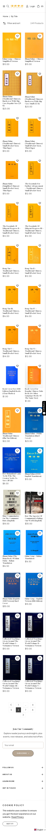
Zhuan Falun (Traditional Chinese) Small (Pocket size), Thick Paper (34, 144)
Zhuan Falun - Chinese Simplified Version (34, 60)
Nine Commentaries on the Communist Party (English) (11, 518)
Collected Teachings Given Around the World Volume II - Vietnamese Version (33, 642)
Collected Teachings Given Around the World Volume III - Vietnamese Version (11, 684)
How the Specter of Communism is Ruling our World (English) (34, 518)
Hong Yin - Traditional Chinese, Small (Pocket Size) (11, 271)
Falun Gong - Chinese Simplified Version (12, 60)
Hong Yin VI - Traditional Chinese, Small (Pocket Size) (33, 351)
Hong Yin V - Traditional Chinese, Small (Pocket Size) (11, 351)
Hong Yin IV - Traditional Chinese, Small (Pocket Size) (33, 311)
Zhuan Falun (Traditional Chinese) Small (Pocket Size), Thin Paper (11, 144)
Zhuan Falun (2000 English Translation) (33, 475)
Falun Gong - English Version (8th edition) (33, 600)
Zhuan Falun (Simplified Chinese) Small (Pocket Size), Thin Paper (11, 187)
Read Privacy (17, 817)
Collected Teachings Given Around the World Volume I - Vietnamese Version (11, 642)
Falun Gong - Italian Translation (33, 557)
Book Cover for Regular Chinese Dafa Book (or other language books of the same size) (34, 393)
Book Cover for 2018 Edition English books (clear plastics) (12, 391)
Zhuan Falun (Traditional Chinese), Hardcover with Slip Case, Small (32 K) (34, 100)
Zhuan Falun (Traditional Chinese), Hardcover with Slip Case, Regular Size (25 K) (12, 101)
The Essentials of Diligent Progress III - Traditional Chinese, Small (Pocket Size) (34, 229)
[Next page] (23, 714)
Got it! (10, 824)
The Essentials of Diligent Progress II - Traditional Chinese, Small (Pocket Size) (11, 229)
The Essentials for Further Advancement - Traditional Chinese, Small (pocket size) (34, 187)
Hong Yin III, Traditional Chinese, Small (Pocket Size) (11, 311)
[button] (40, 829)
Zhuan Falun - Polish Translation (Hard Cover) (33, 436)
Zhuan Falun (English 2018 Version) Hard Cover (11, 601)
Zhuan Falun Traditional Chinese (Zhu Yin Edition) (11, 436)
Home (5, 16)
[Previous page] (11, 704)
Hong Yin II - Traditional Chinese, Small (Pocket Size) (33, 271)
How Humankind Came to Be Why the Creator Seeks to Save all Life (12, 477)
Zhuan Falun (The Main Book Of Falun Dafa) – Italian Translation (11, 559)
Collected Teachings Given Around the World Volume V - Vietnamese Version (33, 684)
